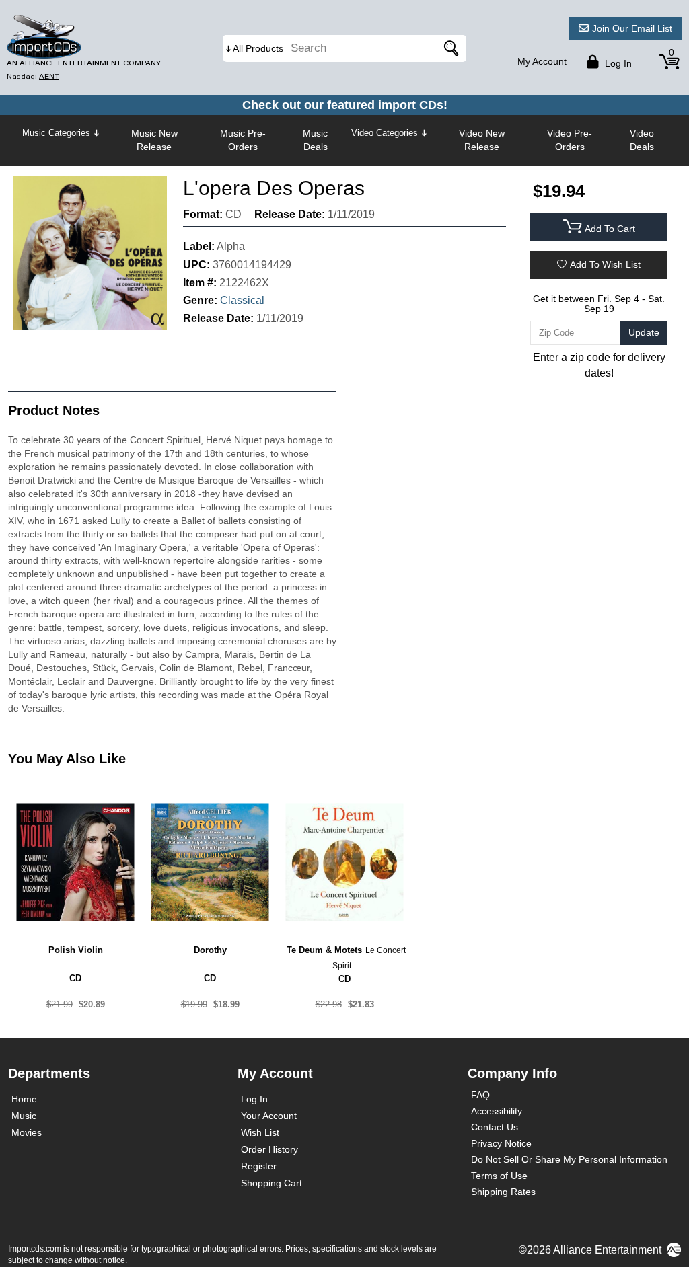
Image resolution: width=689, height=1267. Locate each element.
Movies (26, 1132)
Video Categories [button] (384, 133)
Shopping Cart (271, 1183)
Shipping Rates (503, 1191)
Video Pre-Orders (569, 140)
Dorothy (210, 950)
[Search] (449, 48)
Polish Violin (75, 950)
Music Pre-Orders (243, 140)
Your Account (269, 1115)
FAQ (480, 1094)
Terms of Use (499, 1175)
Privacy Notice (501, 1143)
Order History (269, 1149)
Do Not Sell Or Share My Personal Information (569, 1159)
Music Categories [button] (56, 133)
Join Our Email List (632, 28)
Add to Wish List (605, 264)
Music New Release (154, 140)
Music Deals (315, 140)
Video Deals (642, 140)
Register (259, 1166)
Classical (242, 300)
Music (23, 1115)
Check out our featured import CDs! (344, 105)
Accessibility (496, 1111)
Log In (254, 1098)
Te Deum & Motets (324, 950)
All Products (258, 48)
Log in (617, 63)
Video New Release (482, 140)
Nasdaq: (33, 76)
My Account (542, 61)
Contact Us (494, 1127)
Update (643, 332)
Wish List (260, 1132)
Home (24, 1098)
